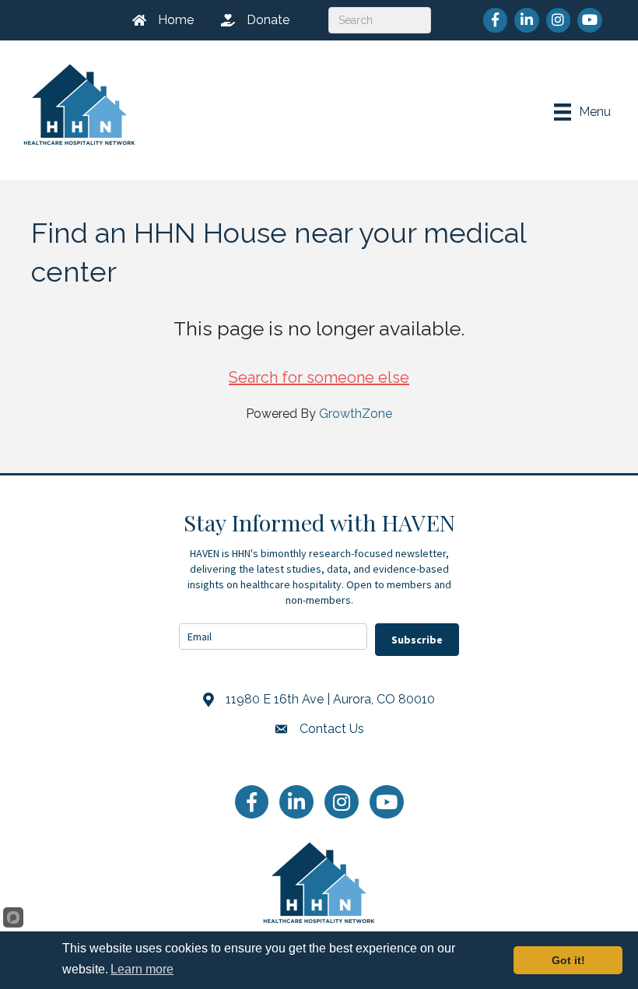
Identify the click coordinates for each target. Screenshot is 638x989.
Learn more (142, 969)
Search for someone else (319, 377)
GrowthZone (355, 413)
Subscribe (417, 640)
